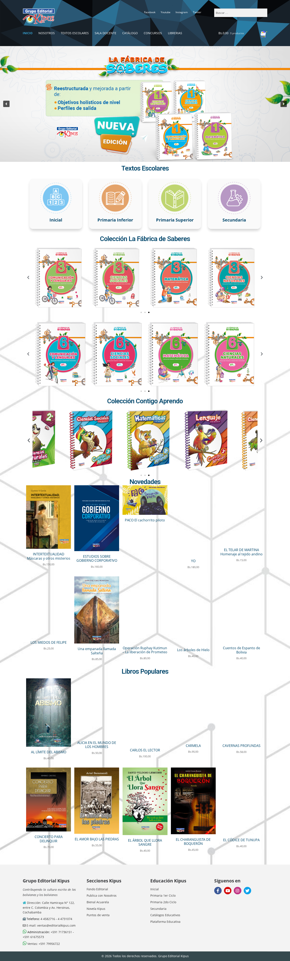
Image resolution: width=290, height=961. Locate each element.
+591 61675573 (33, 937)
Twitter (197, 12)
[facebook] (218, 890)
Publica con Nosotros (102, 895)
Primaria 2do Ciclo (163, 902)
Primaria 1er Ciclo (163, 895)
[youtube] (227, 890)
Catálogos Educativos (165, 915)
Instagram (182, 12)
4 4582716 (48, 919)
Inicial (154, 889)
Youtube (165, 12)
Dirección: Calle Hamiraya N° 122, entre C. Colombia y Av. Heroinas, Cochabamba (49, 907)
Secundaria (158, 909)
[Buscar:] (240, 12)
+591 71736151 (61, 932)
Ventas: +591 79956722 (43, 944)
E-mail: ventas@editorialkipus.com (51, 925)
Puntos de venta (98, 915)
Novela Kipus (96, 909)
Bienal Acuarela (98, 902)
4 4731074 (65, 919)
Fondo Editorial (97, 889)
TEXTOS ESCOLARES (75, 33)
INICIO (27, 33)
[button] (145, 104)
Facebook (149, 12)
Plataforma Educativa (165, 922)
